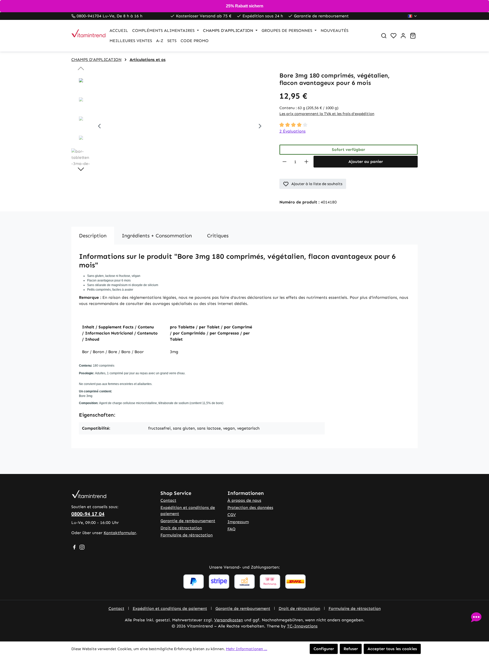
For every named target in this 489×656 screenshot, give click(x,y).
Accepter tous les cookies (392, 648)
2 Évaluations (292, 131)
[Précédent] (99, 127)
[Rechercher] (384, 35)
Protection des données (250, 507)
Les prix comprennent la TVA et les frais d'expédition (326, 113)
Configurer (324, 648)
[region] (170, 127)
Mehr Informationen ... (246, 649)
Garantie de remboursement (187, 520)
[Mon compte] (403, 35)
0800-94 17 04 (87, 514)
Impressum (238, 521)
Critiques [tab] (217, 236)
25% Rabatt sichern (244, 6)
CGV (231, 514)
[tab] (92, 236)
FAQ (231, 528)
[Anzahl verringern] (284, 162)
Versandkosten (228, 620)
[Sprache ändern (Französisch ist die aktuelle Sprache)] (413, 16)
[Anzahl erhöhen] (306, 162)
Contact (168, 500)
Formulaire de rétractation (186, 535)
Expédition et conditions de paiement (170, 608)
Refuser (351, 648)
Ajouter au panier (365, 161)
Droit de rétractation (181, 527)
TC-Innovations (302, 626)
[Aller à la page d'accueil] (85, 35)
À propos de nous (244, 500)
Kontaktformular (120, 532)
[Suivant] (260, 127)
